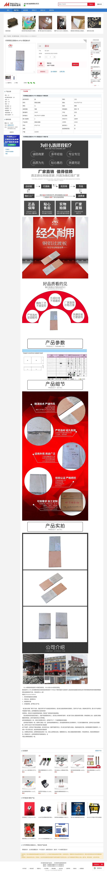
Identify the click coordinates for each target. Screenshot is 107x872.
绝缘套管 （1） (8, 110)
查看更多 (12, 132)
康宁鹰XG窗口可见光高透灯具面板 (45, 31)
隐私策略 (54, 868)
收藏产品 (9, 83)
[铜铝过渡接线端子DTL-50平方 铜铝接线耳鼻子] (96, 61)
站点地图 (46, 868)
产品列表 (9, 36)
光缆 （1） (7, 99)
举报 (17, 83)
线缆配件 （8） (8, 108)
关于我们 (24, 868)
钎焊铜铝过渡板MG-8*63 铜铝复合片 (55, 864)
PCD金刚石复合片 (63, 849)
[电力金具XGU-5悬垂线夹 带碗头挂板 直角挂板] (96, 75)
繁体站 (74, 868)
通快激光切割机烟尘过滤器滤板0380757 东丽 (81, 31)
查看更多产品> (98, 750)
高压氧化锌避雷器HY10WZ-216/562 (63, 817)
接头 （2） (7, 95)
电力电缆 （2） (8, 106)
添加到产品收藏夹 (9, 151)
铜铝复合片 (25, 849)
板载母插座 (7, 31)
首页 (5, 36)
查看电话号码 (11, 125)
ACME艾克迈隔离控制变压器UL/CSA (46, 817)
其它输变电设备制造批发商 (60, 863)
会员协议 (61, 868)
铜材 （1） (7, 104)
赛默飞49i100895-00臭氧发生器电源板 (63, 31)
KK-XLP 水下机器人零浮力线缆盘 (94, 817)
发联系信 (42, 71)
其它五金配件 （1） (9, 114)
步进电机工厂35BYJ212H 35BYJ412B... (30, 817)
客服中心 (39, 868)
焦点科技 (56, 870)
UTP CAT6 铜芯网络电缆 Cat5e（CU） (47, 838)
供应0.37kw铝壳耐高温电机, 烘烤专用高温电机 (65, 838)
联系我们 (32, 868)
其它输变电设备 (15, 36)
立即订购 (62, 71)
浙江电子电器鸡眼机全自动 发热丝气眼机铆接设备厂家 (83, 817)
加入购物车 (54, 71)
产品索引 (7, 149)
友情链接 (82, 868)
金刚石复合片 (49, 849)
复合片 (55, 849)
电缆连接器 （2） (9, 112)
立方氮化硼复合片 (33, 849)
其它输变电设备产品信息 (46, 863)
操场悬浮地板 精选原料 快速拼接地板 (30, 31)
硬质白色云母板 (90, 31)
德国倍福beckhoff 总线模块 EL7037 (30, 838)
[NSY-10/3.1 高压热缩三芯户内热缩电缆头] (96, 47)
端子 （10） (7, 101)
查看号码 (75, 64)
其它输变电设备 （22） (10, 97)
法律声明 (68, 868)
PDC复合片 (42, 849)
